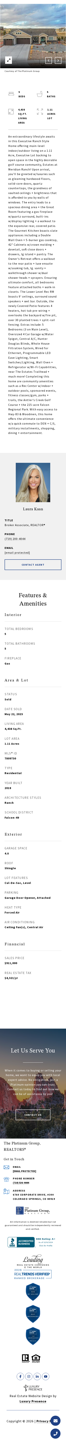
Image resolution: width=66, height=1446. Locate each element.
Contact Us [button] (33, 1114)
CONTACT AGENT (33, 564)
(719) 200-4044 (15, 539)
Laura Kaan (33, 509)
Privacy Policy (47, 1421)
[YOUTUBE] (45, 1376)
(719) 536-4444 (21, 1182)
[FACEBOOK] (20, 1376)
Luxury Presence (33, 1401)
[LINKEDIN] (37, 1376)
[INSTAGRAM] (28, 1376)
